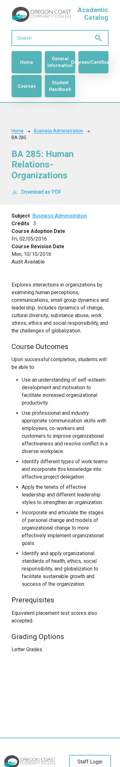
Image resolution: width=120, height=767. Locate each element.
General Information (60, 62)
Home (26, 62)
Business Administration (58, 130)
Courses (27, 86)
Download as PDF (41, 192)
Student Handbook (60, 86)
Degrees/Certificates (93, 62)
